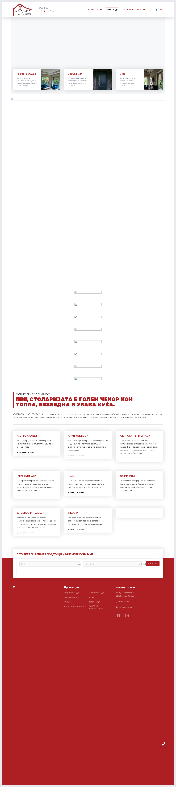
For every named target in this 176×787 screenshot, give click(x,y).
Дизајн (123, 74)
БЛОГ (100, 9)
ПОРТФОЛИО (127, 9)
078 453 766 (46, 11)
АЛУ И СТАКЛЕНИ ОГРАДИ (135, 435)
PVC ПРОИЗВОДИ (26, 435)
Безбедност (75, 74)
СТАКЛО (73, 512)
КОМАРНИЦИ (127, 476)
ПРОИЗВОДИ (112, 9)
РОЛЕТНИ (73, 476)
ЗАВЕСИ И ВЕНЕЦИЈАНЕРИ (96, 607)
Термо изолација (26, 74)
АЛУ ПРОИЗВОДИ (78, 435)
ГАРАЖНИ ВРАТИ (26, 476)
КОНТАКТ (142, 9)
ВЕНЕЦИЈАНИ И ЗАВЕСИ (30, 512)
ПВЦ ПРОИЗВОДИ (71, 593)
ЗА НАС (91, 9)
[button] (163, 744)
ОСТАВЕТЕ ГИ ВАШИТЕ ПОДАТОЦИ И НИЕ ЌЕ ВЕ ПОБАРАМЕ (54, 554)
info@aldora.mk (125, 607)
